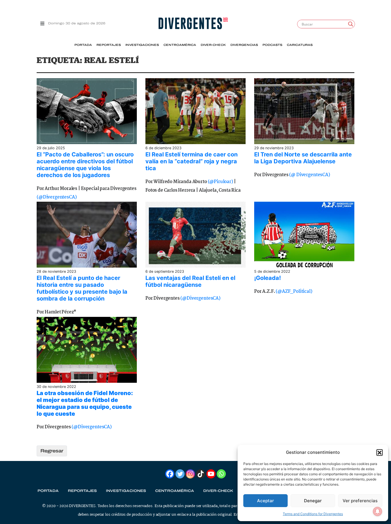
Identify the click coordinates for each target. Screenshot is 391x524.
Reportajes (108, 45)
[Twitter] (180, 473)
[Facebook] (169, 473)
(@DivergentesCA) (56, 197)
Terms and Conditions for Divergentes (313, 514)
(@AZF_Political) (294, 291)
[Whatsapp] (221, 473)
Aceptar (265, 500)
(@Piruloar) (220, 181)
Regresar (51, 450)
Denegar (313, 500)
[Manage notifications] (377, 511)
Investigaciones (142, 45)
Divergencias (244, 45)
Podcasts (272, 45)
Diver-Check (213, 45)
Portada (83, 45)
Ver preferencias (360, 500)
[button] (379, 452)
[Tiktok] (200, 473)
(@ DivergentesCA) (309, 174)
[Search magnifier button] (351, 24)
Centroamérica (179, 45)
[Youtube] (211, 473)
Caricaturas (300, 45)
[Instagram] (190, 473)
